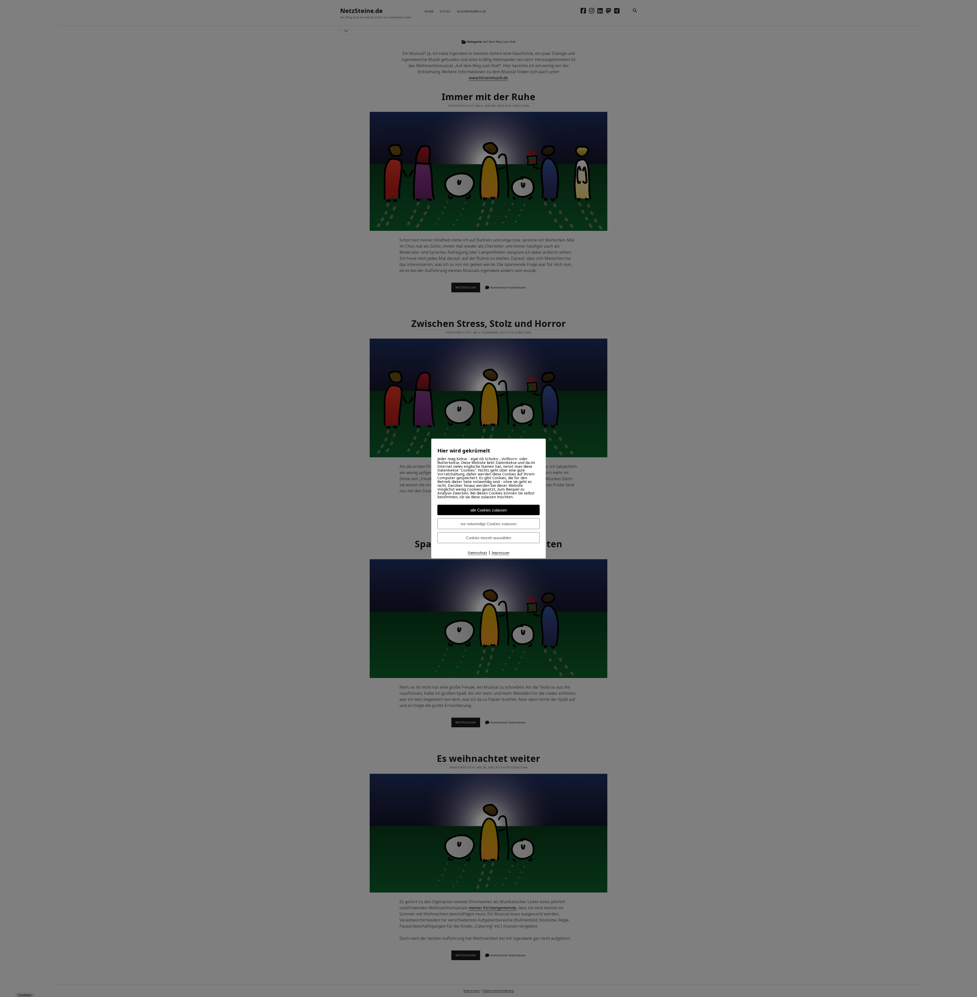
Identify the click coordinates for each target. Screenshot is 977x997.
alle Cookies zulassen (488, 510)
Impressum (500, 552)
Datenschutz (477, 552)
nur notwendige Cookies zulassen (488, 523)
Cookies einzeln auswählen (488, 537)
